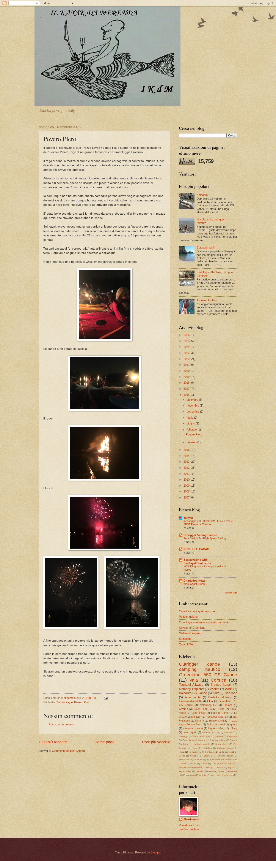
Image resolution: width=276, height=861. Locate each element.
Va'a (193, 679)
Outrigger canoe (199, 664)
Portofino (207, 748)
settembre (193, 411)
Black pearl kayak (202, 736)
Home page (104, 742)
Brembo (219, 736)
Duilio (221, 709)
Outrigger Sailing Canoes (200, 535)
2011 (186, 473)
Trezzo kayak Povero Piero (73, 702)
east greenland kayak (223, 763)
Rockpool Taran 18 (217, 716)
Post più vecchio (156, 742)
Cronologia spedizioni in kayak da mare (203, 622)
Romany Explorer (191, 689)
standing (203, 775)
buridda (198, 759)
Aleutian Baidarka (211, 732)
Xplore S (207, 756)
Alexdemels (191, 819)
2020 (186, 370)
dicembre (193, 399)
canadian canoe (193, 728)
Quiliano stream (225, 748)
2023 (186, 353)
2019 (186, 376)
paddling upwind (217, 771)
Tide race (230, 693)
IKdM (185, 744)
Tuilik (210, 724)
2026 (186, 335)
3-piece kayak (221, 684)
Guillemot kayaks (190, 633)
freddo (220, 767)
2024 (186, 346)
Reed (181, 752)
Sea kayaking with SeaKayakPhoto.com (197, 561)
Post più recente (53, 742)
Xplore (233, 724)
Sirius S (199, 720)
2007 (186, 497)
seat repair (190, 732)
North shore (221, 744)
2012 (186, 467)
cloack (193, 763)
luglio (190, 417)
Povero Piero (194, 434)
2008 (186, 491)
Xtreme (183, 709)
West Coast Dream (194, 584)
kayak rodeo (185, 771)
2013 (186, 461)
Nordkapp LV (208, 705)
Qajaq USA (186, 644)
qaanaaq (190, 775)
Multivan (196, 716)
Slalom (227, 705)
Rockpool (193, 752)
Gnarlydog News (194, 580)
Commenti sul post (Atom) (68, 750)
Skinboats (185, 638)
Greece (233, 740)
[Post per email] (105, 698)
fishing (209, 767)
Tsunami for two (206, 300)
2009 (186, 485)
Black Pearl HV (203, 709)
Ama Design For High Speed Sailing (204, 538)
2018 (186, 382)
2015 (186, 449)
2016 (186, 394)
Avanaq (229, 732)
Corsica (218, 679)
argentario (184, 759)
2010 (186, 479)
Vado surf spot (226, 752)
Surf (216, 693)
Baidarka (202, 194)
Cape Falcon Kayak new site (197, 611)
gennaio (192, 442)
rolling (233, 728)
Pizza (194, 748)
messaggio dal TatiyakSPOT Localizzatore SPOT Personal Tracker (208, 523)
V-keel (221, 724)
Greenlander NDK (190, 701)
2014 (186, 455)
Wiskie (214, 689)
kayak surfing (216, 728)
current (204, 763)
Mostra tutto (231, 593)
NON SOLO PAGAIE (196, 549)
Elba (210, 701)
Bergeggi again (206, 247)
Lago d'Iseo (198, 713)
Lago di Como (220, 713)
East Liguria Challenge (193, 740)
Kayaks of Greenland (192, 627)
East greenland (218, 740)
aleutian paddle (225, 756)
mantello (200, 771)
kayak (231, 767)
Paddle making (188, 616)
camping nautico (199, 669)
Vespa (182, 756)
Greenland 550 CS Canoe (208, 674)
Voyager (194, 756)
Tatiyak (188, 517)
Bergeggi (183, 736)
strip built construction (222, 775)
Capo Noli (232, 736)
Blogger (155, 852)
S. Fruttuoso (208, 752)
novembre (193, 405)
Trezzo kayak (216, 720)
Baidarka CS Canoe (193, 693)
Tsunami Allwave (191, 684)
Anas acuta (193, 697)
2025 (186, 341)
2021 (186, 364)
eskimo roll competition (190, 767)
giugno (191, 423)
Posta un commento (61, 724)
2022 (186, 359)
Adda (228, 689)
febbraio (192, 429)
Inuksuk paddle (202, 744)
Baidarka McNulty (220, 697)
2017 (186, 388)
